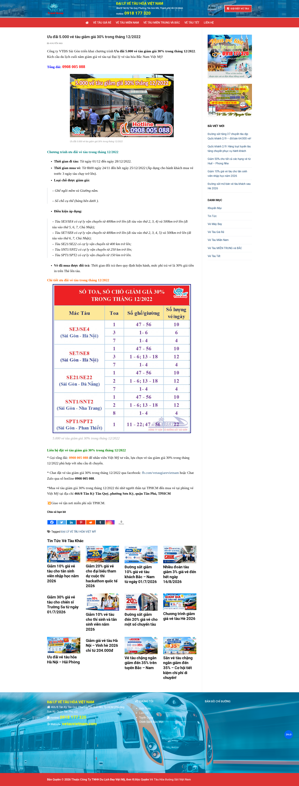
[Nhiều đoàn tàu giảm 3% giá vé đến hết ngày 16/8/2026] (179, 554)
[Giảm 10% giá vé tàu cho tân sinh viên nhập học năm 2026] (63, 554)
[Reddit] (90, 519)
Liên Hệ (143, 713)
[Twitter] (61, 519)
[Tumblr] (100, 519)
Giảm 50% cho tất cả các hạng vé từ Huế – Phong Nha (229, 161)
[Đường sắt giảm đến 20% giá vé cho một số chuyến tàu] (141, 602)
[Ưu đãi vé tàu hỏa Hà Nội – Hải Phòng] (63, 645)
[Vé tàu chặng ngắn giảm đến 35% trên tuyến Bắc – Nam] (141, 645)
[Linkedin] (71, 519)
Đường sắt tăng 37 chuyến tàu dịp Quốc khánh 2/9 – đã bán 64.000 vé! (229, 136)
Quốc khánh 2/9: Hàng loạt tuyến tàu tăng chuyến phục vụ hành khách (229, 149)
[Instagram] (110, 519)
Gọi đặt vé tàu (239, 8)
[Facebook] (51, 519)
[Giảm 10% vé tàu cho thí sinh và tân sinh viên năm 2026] (102, 602)
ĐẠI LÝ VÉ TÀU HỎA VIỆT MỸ (78, 531)
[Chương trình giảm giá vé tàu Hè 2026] (179, 601)
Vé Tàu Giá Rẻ (216, 232)
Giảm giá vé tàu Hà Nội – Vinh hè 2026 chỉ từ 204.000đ (102, 645)
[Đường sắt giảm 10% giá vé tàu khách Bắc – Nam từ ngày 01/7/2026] (141, 554)
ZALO (288, 734)
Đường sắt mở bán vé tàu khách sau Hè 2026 (229, 186)
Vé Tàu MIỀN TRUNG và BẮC (225, 248)
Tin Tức (212, 216)
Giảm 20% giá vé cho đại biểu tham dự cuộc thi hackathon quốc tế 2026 (101, 576)
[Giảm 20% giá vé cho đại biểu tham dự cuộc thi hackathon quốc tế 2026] (102, 554)
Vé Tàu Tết (214, 256)
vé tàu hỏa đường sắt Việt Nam (170, 779)
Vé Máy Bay (215, 224)
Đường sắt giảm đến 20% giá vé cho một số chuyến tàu (141, 619)
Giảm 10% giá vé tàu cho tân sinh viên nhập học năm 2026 (227, 174)
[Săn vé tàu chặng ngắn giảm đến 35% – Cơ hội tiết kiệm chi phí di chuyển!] (179, 645)
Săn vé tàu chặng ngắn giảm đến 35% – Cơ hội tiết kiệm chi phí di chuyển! (178, 668)
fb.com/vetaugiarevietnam (160, 473)
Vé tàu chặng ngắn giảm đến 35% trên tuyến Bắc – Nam (141, 663)
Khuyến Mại (56, 43)
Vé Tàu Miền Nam (218, 240)
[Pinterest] (80, 519)
